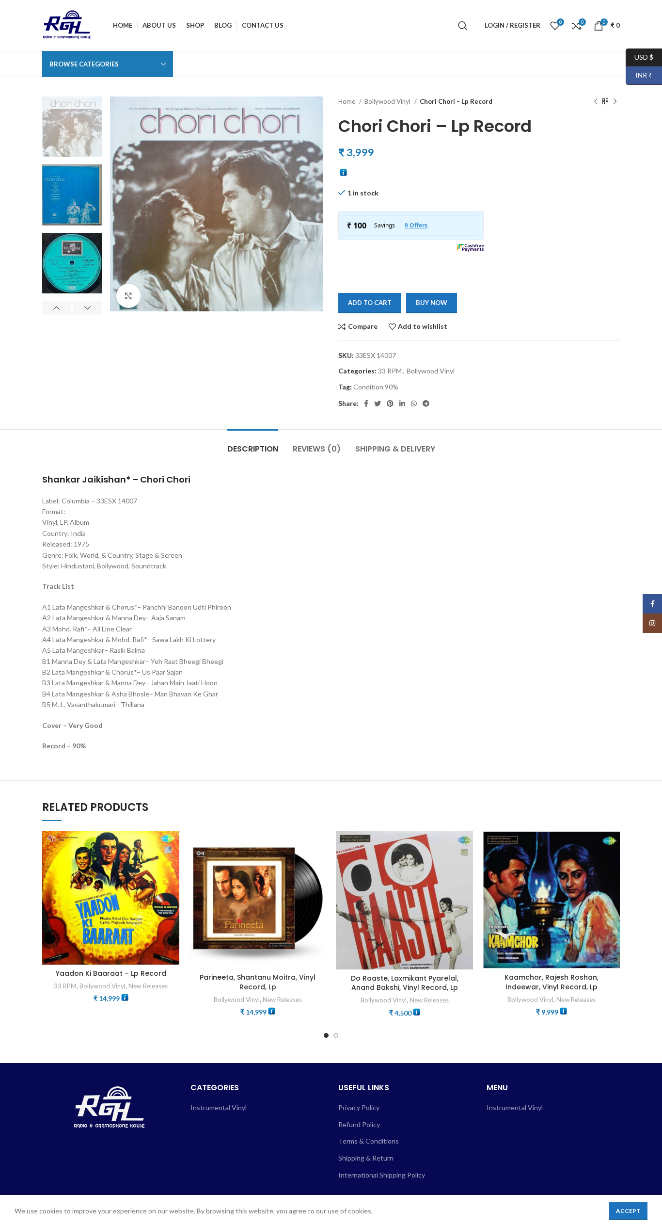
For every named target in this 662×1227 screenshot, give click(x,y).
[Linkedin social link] (402, 403)
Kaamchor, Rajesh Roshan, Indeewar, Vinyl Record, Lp (551, 982)
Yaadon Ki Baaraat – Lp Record (111, 973)
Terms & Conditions (368, 1141)
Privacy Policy (358, 1107)
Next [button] (87, 308)
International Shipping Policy (381, 1175)
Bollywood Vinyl (388, 101)
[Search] (463, 25)
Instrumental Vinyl (218, 1107)
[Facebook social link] (366, 403)
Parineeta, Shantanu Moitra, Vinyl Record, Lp (257, 982)
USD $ (639, 56)
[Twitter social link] (377, 403)
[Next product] (615, 102)
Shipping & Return (366, 1158)
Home (347, 101)
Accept (628, 1210)
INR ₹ (639, 75)
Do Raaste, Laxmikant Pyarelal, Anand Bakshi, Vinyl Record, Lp (404, 983)
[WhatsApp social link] (414, 403)
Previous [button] (56, 308)
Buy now (431, 303)
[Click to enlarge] (128, 296)
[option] (72, 127)
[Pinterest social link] (390, 403)
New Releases (148, 986)
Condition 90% (375, 387)
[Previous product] (595, 102)
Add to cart (370, 303)
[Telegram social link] (426, 403)
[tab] (252, 444)
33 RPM (390, 371)
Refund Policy (359, 1124)
